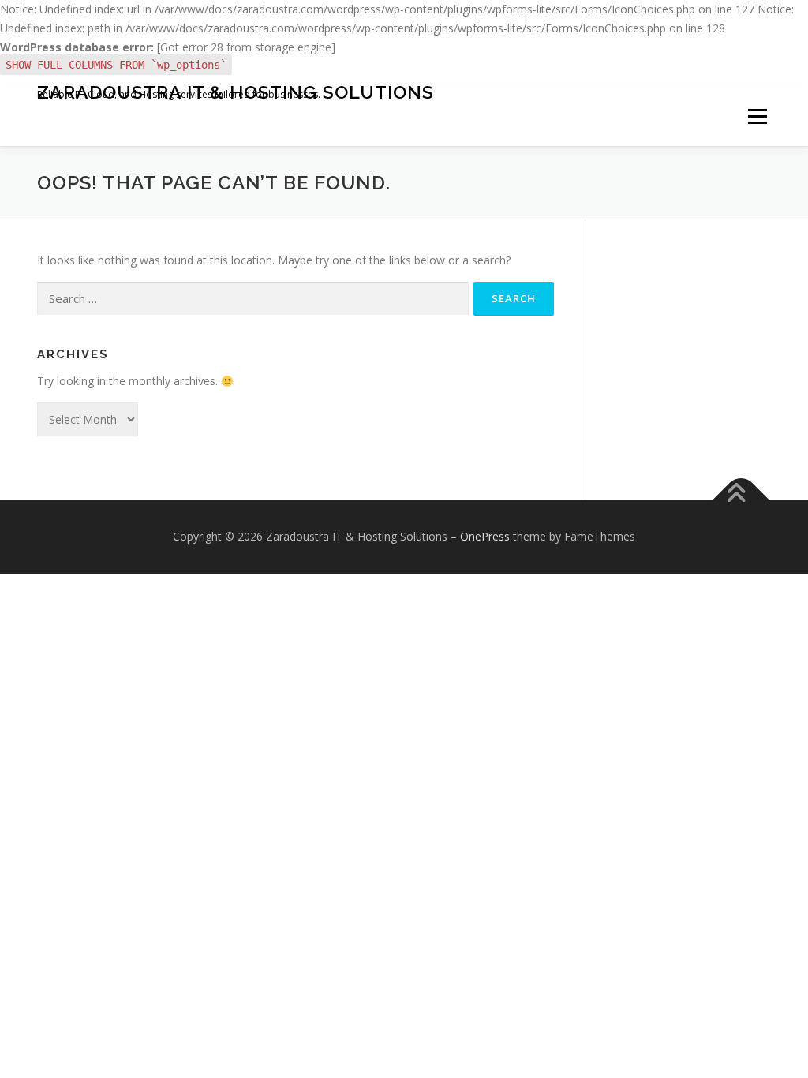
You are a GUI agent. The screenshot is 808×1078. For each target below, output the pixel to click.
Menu (757, 116)
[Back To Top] (741, 500)
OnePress (485, 536)
